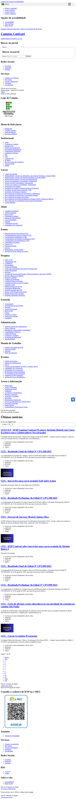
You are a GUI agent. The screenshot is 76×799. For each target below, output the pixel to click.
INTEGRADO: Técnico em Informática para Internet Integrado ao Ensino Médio (30, 176)
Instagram (8, 761)
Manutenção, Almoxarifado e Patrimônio (17, 330)
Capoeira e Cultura (11, 314)
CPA (6, 157)
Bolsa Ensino (9, 214)
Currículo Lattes (10, 285)
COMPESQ (8, 263)
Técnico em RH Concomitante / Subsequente (19, 183)
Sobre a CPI (8, 260)
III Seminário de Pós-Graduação (15, 372)
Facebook (8, 759)
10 (5, 675)
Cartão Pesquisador (11, 270)
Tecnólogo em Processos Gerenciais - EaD (18, 190)
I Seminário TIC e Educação (14, 368)
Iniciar (7, 657)
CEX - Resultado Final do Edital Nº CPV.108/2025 (26, 451)
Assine (7, 773)
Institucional (8, 385)
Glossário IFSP (9, 164)
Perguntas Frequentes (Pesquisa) (15, 295)
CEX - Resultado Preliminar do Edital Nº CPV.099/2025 (29, 585)
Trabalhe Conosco (10, 130)
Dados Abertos (9, 405)
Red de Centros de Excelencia (14, 162)
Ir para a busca (10, 12)
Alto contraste (9, 24)
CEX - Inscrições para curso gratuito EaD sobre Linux (28, 481)
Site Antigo (8, 80)
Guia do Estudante (10, 220)
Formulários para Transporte (13, 225)
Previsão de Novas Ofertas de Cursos (16, 251)
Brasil (7, 4)
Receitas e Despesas (11, 394)
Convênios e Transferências (13, 393)
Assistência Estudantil (11, 211)
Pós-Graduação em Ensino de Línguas (17, 197)
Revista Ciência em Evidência (14, 276)
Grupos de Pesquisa (11, 267)
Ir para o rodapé (10, 13)
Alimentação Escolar (11, 223)
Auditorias (8, 391)
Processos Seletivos (11, 134)
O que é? (7, 771)
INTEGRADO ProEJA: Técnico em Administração (21, 179)
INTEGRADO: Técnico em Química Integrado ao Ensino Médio (25, 177)
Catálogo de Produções (12, 279)
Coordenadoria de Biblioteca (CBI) (16, 237)
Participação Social (11, 389)
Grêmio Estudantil (10, 213)
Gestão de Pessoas (10, 334)
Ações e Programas (11, 387)
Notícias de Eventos (11, 361)
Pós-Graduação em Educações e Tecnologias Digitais (21, 195)
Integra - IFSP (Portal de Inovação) (16, 292)
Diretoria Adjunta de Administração (16, 326)
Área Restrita (9, 85)
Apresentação (9, 304)
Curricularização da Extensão (14, 305)
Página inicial (5, 90)
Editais (7, 165)
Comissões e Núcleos (11, 153)
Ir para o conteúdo (11, 8)
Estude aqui (8, 128)
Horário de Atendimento (12, 148)
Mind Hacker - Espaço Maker (14, 249)
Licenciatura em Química (12, 186)
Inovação (7, 272)
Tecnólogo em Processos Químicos (16, 192)
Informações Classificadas (13, 400)
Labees (7, 313)
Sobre (6, 142)
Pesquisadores (9, 265)
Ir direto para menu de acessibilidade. (12, 1)
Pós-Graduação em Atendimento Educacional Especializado (23, 201)
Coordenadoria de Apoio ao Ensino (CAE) (18, 235)
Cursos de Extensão (11, 174)
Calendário (8, 318)
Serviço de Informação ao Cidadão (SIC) (17, 401)
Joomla (31, 792)
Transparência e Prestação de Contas (16, 407)
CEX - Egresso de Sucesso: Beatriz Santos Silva (25, 517)
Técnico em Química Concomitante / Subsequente (20, 185)
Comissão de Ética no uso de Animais (16, 283)
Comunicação (9, 158)
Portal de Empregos (11, 353)
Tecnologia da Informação (13, 337)
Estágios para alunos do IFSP (14, 347)
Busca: (4, 56)
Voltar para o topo (6, 686)
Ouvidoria (8, 83)
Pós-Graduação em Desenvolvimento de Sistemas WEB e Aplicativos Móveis (29, 199)
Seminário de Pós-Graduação (14, 375)
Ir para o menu (10, 10)
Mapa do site (9, 25)
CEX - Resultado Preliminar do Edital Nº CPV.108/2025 (29, 498)
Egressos (7, 351)
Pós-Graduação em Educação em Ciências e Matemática (22, 193)
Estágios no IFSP (10, 349)
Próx (6, 679)
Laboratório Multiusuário (12, 288)
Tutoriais (7, 221)
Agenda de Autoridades (12, 736)
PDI (6, 155)
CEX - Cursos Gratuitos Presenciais (19, 636)
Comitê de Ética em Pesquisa (14, 281)
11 (5, 677)
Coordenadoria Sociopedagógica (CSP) (17, 241)
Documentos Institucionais (13, 149)
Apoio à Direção (10, 328)
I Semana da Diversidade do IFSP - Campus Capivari (21, 366)
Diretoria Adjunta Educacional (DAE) (16, 233)
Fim (6, 680)
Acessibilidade (9, 22)
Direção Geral (9, 146)
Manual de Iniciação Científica (14, 293)
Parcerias (7, 307)
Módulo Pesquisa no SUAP (13, 286)
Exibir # (5, 424)
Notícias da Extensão (11, 316)
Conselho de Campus (11, 144)
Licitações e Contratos (12, 335)
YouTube (7, 763)
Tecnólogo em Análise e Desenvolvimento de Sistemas (22, 188)
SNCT (7, 365)
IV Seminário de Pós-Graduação (15, 373)
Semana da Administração (13, 363)
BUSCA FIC (9, 311)
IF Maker (8, 160)
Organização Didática (11, 216)
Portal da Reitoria (10, 132)
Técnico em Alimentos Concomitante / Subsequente (21, 181)
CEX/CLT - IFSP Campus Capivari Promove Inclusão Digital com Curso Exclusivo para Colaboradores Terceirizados (38, 431)
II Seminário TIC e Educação (14, 370)
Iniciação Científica (11, 277)
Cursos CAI (8, 244)
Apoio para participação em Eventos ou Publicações (21, 269)
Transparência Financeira (12, 151)
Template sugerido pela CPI (13, 290)
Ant (6, 659)
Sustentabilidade (10, 339)
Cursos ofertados (10, 202)
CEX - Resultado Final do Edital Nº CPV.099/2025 (26, 566)
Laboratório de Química (12, 242)
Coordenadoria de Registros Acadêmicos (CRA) (20, 239)
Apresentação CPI (10, 261)
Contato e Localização (12, 78)
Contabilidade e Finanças (12, 332)
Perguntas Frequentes (11, 403)
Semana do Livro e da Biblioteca (15, 377)
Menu (3, 92)
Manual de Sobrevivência (13, 218)
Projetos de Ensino (10, 246)
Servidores (8, 398)
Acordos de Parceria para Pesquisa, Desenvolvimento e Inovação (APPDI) (28, 274)
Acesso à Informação (11, 81)
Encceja (7, 248)
